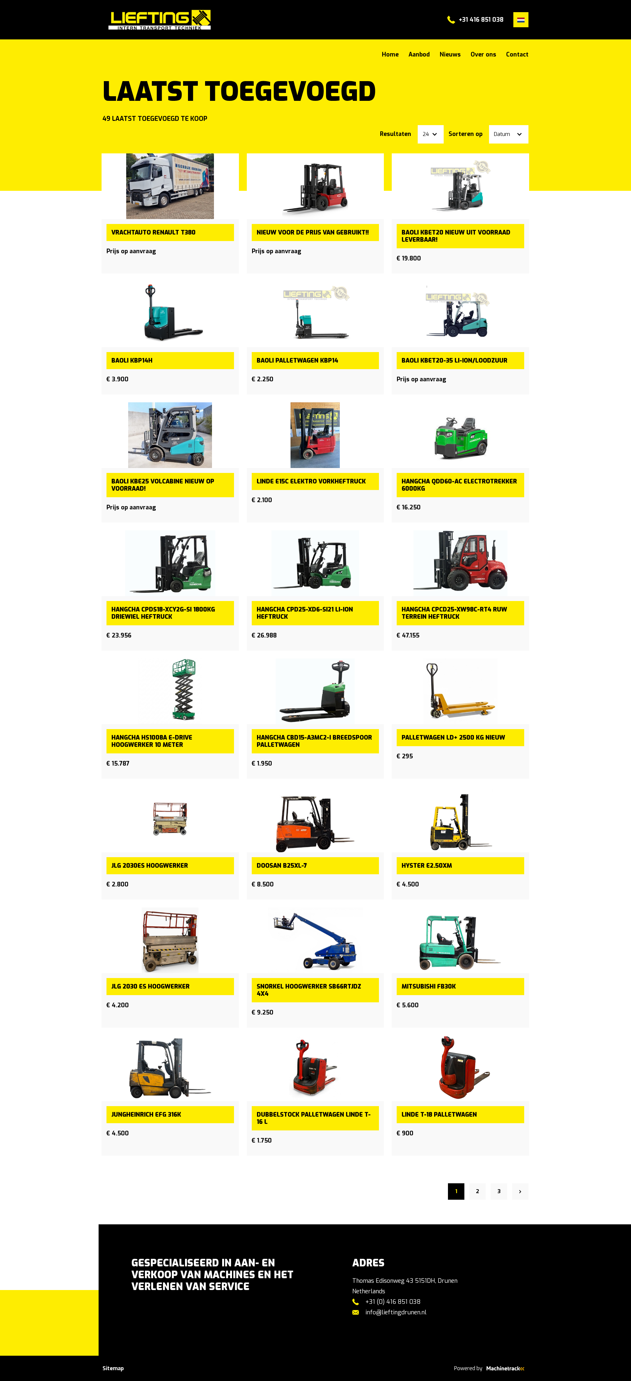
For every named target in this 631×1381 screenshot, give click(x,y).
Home (390, 54)
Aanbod (419, 54)
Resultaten (395, 134)
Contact (517, 54)
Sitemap (113, 1368)
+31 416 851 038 (481, 20)
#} (105, 20)
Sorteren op (465, 134)
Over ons (483, 54)
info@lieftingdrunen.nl (396, 1312)
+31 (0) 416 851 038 (393, 1302)
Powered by (468, 1368)
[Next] (520, 1191)
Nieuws (450, 54)
